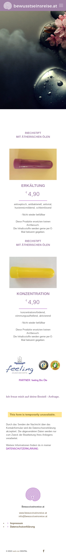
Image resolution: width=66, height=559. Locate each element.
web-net (16, 551)
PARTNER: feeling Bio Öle (33, 380)
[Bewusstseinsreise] (33, 5)
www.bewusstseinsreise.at (33, 513)
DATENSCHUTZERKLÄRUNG (22, 448)
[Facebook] (44, 550)
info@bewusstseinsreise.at (33, 516)
